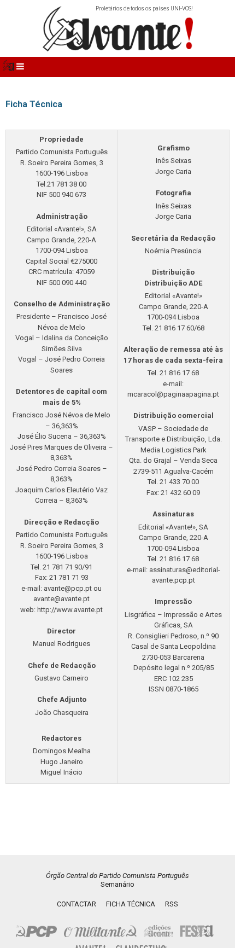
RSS (171, 904)
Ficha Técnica (130, 904)
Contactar (76, 904)
